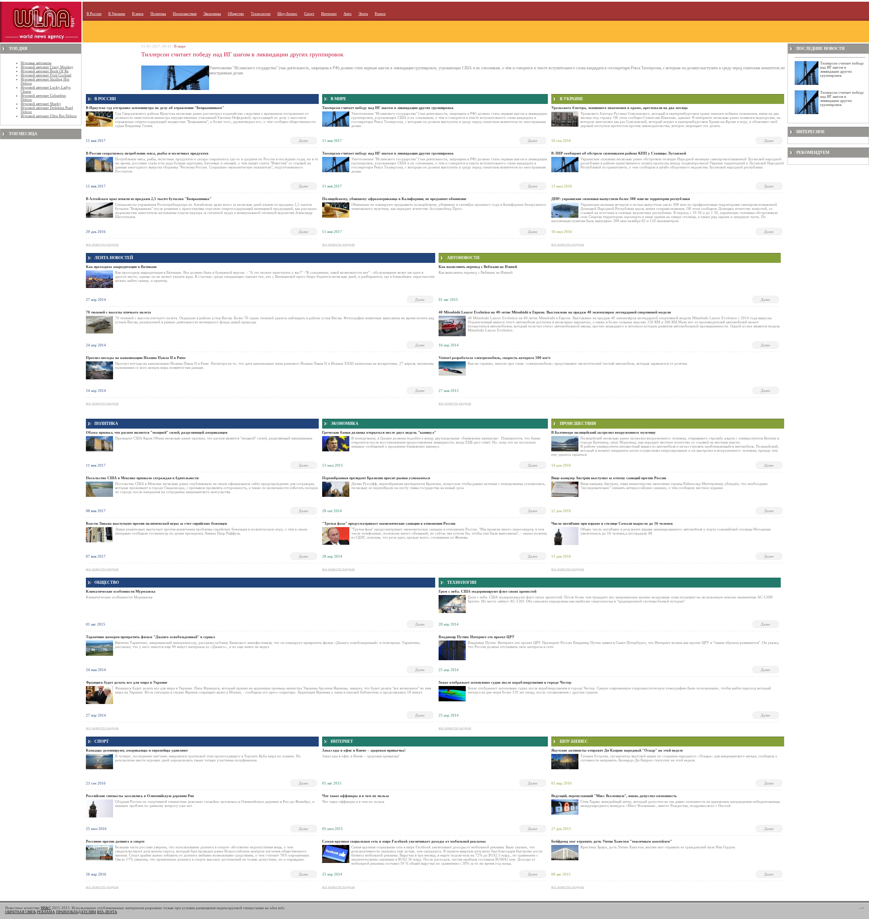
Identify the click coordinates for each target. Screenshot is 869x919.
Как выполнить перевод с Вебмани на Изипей (478, 267)
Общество (236, 14)
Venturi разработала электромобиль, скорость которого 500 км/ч (494, 358)
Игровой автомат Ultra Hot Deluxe (49, 116)
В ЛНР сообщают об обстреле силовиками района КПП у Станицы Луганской (618, 153)
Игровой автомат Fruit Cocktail (46, 75)
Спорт (309, 14)
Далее (303, 141)
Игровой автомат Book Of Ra (45, 71)
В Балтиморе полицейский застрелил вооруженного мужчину (603, 432)
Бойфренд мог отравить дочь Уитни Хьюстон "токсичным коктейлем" (611, 841)
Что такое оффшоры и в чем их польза (355, 796)
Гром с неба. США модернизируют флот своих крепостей (487, 591)
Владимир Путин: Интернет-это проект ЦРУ (477, 637)
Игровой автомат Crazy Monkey (47, 67)
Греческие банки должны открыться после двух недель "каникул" (379, 432)
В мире (138, 14)
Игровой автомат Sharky (41, 104)
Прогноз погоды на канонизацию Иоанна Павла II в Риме (136, 358)
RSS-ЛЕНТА (107, 912)
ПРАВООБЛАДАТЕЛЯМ (76, 912)
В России (94, 14)
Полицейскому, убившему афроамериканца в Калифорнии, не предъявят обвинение (394, 199)
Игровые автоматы (36, 63)
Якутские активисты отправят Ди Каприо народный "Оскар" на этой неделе (617, 750)
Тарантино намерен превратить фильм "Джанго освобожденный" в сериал (150, 637)
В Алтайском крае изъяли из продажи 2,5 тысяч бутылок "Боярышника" (148, 199)
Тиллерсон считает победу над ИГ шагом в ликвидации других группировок (242, 54)
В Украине (116, 14)
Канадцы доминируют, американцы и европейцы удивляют (137, 750)
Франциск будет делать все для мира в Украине (126, 682)
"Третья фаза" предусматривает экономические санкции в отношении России (388, 523)
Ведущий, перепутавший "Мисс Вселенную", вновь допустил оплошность (614, 796)
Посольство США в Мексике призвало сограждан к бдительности (142, 478)
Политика (158, 14)
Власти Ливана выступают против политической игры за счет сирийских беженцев (156, 523)
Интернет (329, 14)
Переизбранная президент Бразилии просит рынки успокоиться (376, 478)
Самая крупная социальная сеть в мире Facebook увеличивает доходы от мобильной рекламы (404, 841)
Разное (380, 14)
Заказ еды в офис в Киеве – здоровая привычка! (364, 750)
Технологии (261, 14)
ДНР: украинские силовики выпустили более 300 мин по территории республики (620, 199)
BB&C (46, 908)
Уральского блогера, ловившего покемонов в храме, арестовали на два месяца (619, 108)
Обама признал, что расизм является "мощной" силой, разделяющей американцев (156, 432)
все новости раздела (102, 244)
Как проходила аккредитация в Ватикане (121, 267)
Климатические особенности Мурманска (120, 591)
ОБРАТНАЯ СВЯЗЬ (20, 912)
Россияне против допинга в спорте (115, 841)
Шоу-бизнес (287, 14)
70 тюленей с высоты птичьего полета (118, 312)
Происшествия (185, 14)
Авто (348, 14)
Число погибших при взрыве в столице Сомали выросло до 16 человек (612, 523)
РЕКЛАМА (46, 912)
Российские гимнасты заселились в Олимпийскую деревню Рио (140, 796)
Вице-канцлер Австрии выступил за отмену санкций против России (608, 478)
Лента (363, 14)
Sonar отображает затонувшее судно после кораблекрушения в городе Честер (505, 682)
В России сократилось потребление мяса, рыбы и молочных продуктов (147, 153)
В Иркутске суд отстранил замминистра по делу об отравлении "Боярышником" (155, 108)
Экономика (212, 14)
